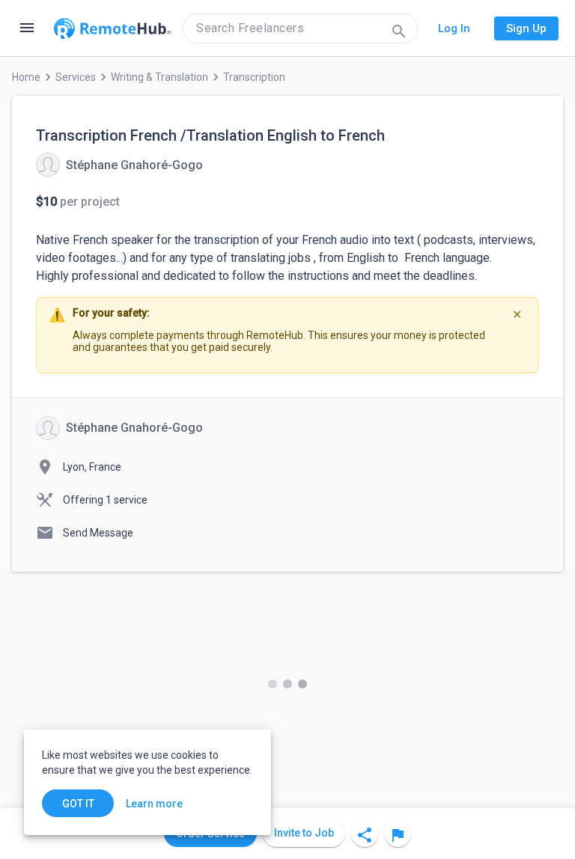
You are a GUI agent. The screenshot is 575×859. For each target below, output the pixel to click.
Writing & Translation (159, 77)
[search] (300, 28)
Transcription (254, 77)
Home (26, 77)
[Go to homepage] (112, 28)
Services (75, 77)
